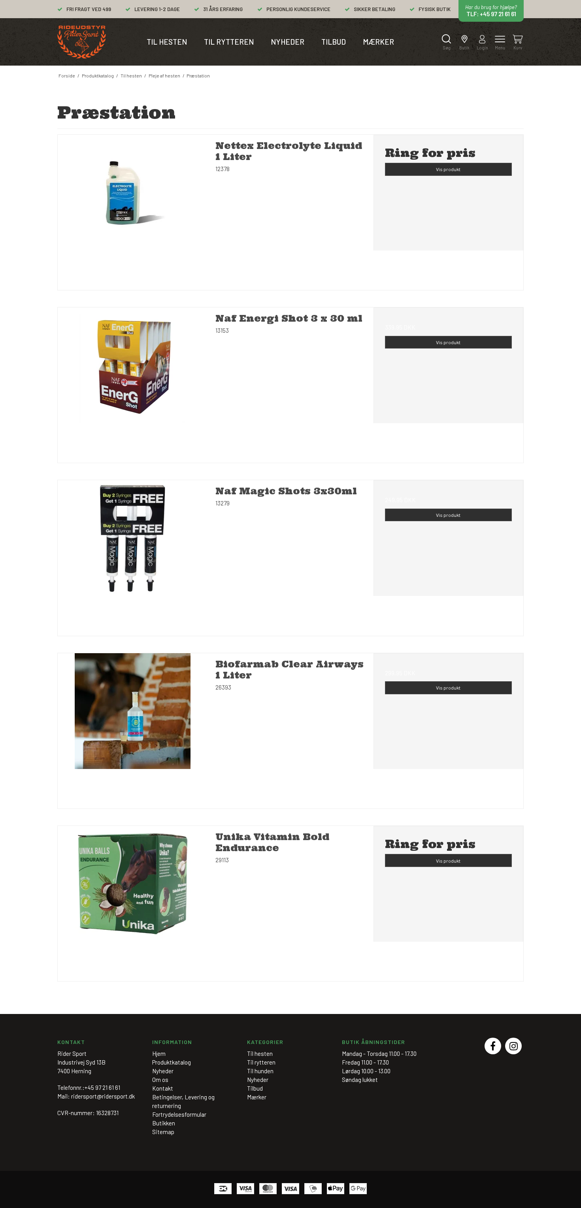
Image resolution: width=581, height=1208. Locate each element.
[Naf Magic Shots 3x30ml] (133, 555)
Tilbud (333, 41)
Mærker (378, 41)
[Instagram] (513, 1046)
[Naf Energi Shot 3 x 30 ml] (133, 382)
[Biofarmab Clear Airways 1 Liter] (133, 728)
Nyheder (287, 41)
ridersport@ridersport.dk (103, 1096)
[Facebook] (493, 1046)
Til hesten (167, 41)
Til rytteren (229, 41)
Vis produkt (448, 169)
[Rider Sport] (81, 42)
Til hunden (260, 1070)
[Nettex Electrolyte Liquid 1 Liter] (133, 210)
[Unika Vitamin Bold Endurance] (133, 901)
